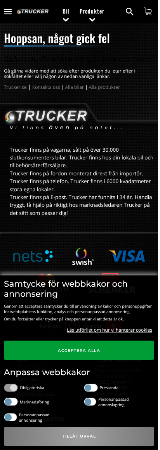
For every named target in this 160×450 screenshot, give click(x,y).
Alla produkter (104, 87)
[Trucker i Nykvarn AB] (33, 12)
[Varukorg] (149, 11)
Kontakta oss (46, 87)
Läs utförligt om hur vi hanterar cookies (109, 330)
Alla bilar (74, 87)
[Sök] (131, 11)
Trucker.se (15, 87)
